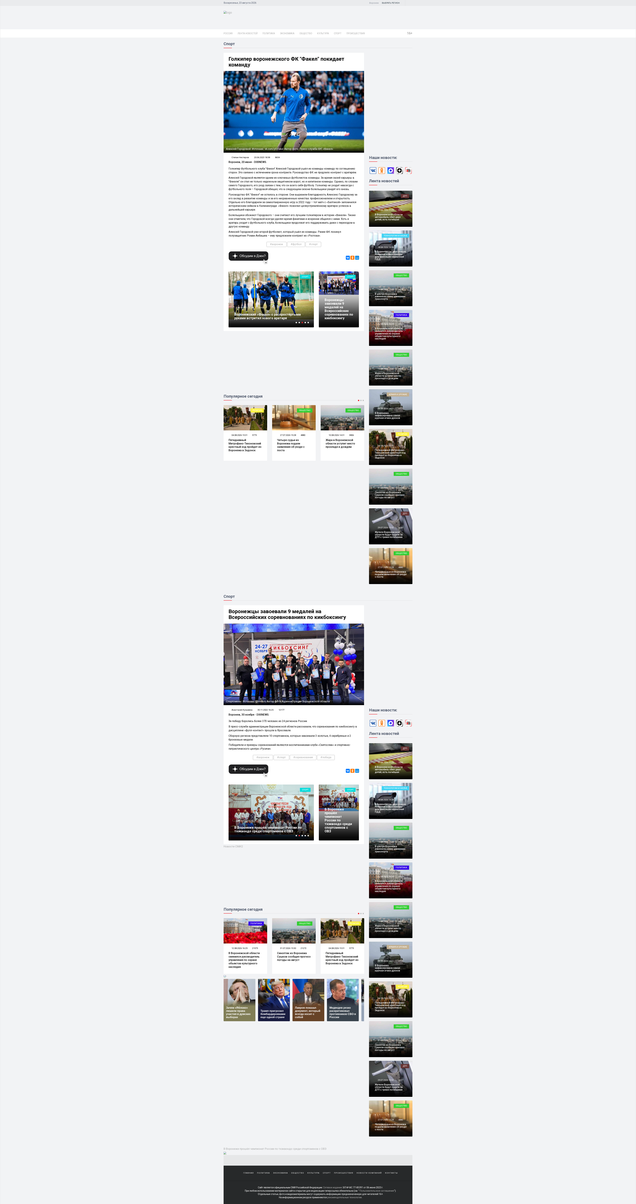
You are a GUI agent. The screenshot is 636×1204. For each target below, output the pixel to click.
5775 (400, 445)
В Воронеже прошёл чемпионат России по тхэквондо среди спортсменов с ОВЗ (338, 820)
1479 (400, 289)
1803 (400, 247)
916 (400, 210)
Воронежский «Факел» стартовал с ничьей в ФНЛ (269, 316)
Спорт (338, 33)
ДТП (405, 196)
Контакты (391, 1173)
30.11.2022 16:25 (335, 290)
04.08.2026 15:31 (385, 445)
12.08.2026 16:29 (385, 324)
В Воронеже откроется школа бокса (263, 831)
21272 (401, 1040)
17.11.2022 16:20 (245, 824)
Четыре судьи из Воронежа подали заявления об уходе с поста (390, 574)
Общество (305, 33)
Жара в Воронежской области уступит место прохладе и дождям (243, 443)
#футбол (296, 244)
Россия (228, 33)
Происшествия (355, 33)
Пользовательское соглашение (377, 1190)
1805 (400, 799)
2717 (351, 435)
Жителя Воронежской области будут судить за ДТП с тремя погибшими (389, 535)
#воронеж (276, 244)
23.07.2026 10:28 (288, 435)
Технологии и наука (395, 235)
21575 (401, 876)
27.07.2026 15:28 (385, 567)
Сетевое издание (332, 1187)
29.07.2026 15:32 (385, 527)
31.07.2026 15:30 (385, 488)
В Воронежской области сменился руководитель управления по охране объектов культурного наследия (389, 333)
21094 (401, 488)
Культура (323, 33)
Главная (248, 1173)
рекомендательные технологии (344, 1197)
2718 (400, 961)
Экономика (287, 33)
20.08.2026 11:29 (385, 210)
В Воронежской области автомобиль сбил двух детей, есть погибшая (389, 217)
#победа (325, 757)
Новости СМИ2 (233, 846)
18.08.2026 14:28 (385, 247)
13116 (330, 802)
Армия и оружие (301, 410)
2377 (400, 1080)
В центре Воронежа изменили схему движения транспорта (390, 296)
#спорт (313, 244)
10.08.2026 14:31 (239, 435)
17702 (261, 824)
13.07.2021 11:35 (245, 307)
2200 (400, 527)
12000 (330, 293)
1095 (400, 762)
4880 (400, 567)
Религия (402, 434)
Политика (269, 33)
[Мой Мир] (357, 258)
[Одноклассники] (352, 258)
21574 (401, 324)
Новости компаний (369, 1173)
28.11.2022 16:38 (335, 799)
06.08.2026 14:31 (336, 435)
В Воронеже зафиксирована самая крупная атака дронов (340, 443)
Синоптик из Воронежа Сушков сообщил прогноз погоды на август (389, 495)
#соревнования (303, 757)
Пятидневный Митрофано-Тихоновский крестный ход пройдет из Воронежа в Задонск (390, 454)
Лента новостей (248, 33)
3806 (254, 435)
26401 (261, 307)
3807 (351, 948)
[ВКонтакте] (348, 258)
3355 (303, 435)
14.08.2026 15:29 (385, 289)
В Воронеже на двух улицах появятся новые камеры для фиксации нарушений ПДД (390, 255)
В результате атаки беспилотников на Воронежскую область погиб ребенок (291, 445)
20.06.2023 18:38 (262, 157)
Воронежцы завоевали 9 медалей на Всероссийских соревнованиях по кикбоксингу (339, 309)
